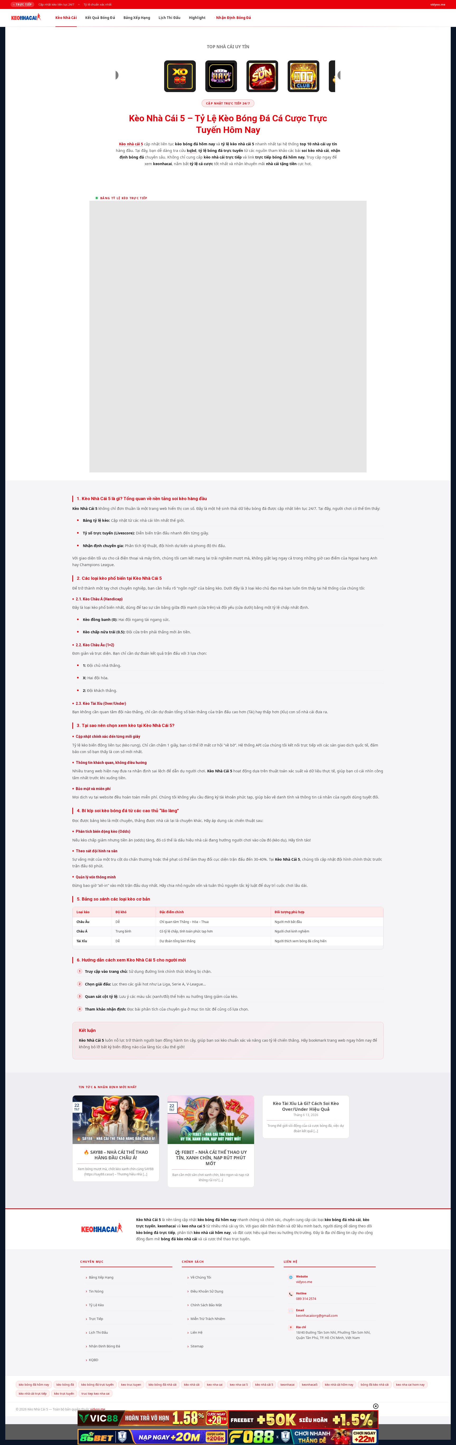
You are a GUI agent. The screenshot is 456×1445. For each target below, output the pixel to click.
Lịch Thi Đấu (169, 17)
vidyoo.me (304, 1282)
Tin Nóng (96, 1291)
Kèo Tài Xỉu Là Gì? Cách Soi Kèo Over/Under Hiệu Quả (306, 1106)
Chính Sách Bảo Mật (206, 1305)
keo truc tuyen (131, 1384)
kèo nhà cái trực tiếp (33, 1393)
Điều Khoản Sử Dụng (207, 1291)
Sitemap (197, 1346)
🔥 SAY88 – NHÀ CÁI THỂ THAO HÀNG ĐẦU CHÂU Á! (116, 1155)
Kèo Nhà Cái (66, 17)
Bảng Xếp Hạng (137, 17)
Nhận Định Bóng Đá (233, 17)
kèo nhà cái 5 (264, 1384)
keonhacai (287, 1384)
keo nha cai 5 (239, 1384)
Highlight (197, 17)
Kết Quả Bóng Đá (100, 17)
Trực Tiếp (96, 1318)
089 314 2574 (306, 1298)
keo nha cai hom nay (410, 1384)
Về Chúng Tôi (201, 1277)
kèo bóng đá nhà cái (163, 1384)
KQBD (93, 1359)
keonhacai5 (309, 1384)
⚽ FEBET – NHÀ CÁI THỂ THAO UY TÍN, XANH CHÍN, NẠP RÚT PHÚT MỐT (211, 1157)
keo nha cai (214, 1384)
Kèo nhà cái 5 (131, 143)
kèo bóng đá (65, 1384)
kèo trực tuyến (64, 1393)
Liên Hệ (196, 1332)
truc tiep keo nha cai (96, 1393)
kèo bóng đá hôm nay (34, 1384)
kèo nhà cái (192, 1384)
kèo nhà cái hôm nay (339, 1384)
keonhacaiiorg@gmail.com (317, 1315)
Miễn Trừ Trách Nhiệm (208, 1318)
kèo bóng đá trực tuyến (97, 1384)
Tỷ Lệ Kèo (96, 1305)
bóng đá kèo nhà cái (375, 1384)
